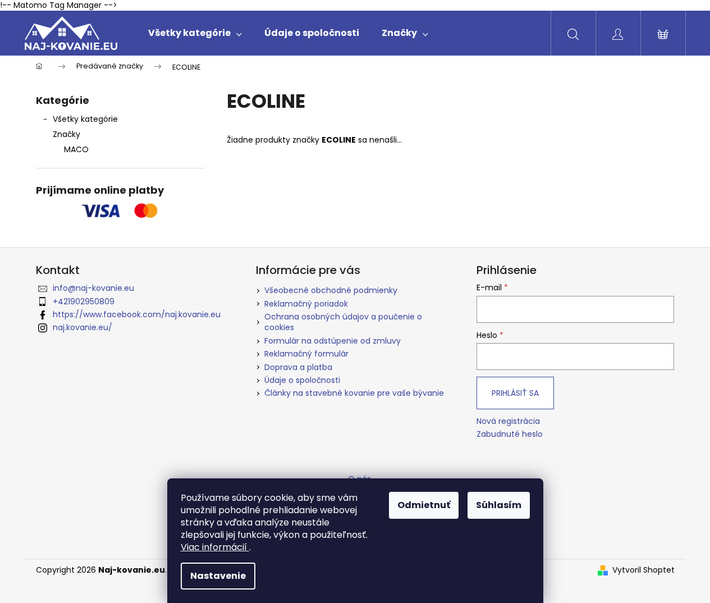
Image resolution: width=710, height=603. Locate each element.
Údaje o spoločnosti (302, 380)
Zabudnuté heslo (510, 434)
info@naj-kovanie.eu (93, 288)
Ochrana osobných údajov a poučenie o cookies (343, 322)
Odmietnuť (423, 505)
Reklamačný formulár (306, 353)
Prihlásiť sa (515, 393)
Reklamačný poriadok (306, 303)
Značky (66, 134)
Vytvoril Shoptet (643, 570)
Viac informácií (215, 547)
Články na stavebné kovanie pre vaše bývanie (354, 393)
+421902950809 (83, 301)
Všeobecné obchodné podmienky (330, 290)
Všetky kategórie (85, 119)
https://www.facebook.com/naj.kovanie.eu (137, 314)
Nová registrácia (508, 421)
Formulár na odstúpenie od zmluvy (332, 340)
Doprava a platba (298, 367)
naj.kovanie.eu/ (82, 327)
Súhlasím (498, 505)
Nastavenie (218, 575)
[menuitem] (195, 33)
